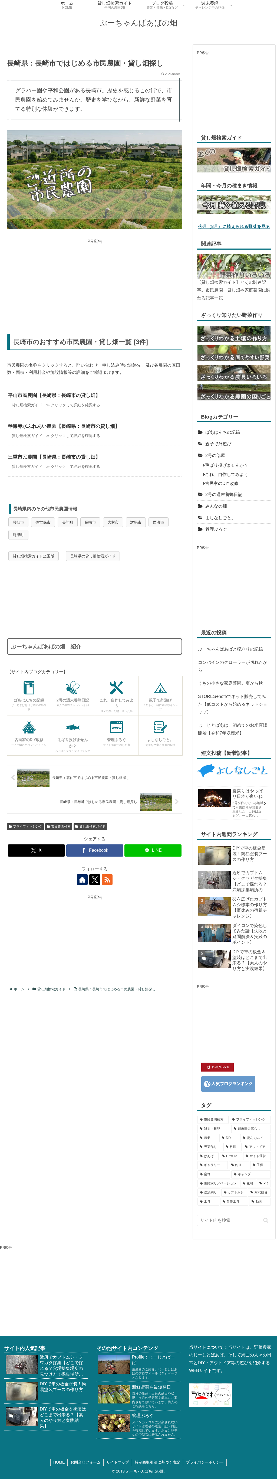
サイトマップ (117, 1462)
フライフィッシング (27, 826)
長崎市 (90, 522)
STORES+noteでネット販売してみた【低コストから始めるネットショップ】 (232, 704)
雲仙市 (18, 522)
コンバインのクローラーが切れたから (232, 666)
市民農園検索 (61, 826)
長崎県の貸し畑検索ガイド (93, 556)
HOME (59, 1462)
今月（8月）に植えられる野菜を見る (234, 226)
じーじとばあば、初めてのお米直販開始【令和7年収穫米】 (232, 729)
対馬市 (135, 522)
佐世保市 (43, 522)
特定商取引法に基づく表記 (157, 1462)
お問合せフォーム (85, 1462)
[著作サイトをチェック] (82, 879)
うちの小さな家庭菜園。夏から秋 (230, 683)
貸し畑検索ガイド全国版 (33, 556)
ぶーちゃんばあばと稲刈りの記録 (230, 649)
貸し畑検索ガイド (92, 826)
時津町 (18, 535)
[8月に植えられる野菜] (234, 204)
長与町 (67, 522)
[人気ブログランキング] (228, 1083)
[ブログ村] (210, 1395)
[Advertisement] (94, 283)
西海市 (158, 522)
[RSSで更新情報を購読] (107, 879)
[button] (266, 1220)
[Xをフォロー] (94, 879)
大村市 (113, 522)
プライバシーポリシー (205, 1462)
